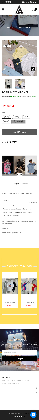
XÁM (26, 117)
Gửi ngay (20, 359)
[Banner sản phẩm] (19, 166)
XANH (6, 122)
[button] (19, 373)
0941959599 (13, 142)
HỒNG (17, 117)
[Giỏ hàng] (35, 9)
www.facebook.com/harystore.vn (20, 209)
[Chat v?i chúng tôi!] (33, 415)
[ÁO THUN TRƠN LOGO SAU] (29, 286)
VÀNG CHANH (18, 122)
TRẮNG (6, 117)
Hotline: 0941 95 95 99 (14, 383)
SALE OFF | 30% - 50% (19, 266)
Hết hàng (21, 132)
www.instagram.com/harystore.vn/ (21, 212)
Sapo (23, 416)
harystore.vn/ (14, 206)
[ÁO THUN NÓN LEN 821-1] (10, 286)
